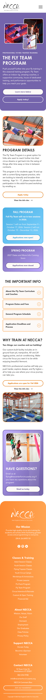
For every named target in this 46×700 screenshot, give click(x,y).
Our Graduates (23, 628)
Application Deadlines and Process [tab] (18, 325)
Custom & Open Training (23, 595)
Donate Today (23, 647)
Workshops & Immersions (23, 577)
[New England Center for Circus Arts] (19, 6)
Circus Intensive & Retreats (23, 591)
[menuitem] (41, 6)
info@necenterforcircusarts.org (23, 679)
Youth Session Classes (23, 565)
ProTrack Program (23, 584)
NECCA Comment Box (23, 682)
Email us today (23, 489)
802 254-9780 (23, 675)
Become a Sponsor (23, 651)
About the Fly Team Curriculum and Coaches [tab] (20, 292)
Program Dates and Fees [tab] (17, 304)
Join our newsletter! (23, 688)
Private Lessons (23, 580)
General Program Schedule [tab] (18, 314)
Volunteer (23, 654)
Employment (23, 625)
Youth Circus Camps (23, 573)
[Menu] (41, 6)
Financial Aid (23, 599)
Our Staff (23, 617)
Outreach (23, 621)
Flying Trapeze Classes (23, 569)
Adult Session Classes (23, 562)
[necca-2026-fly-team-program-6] (23, 130)
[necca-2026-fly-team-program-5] (23, 407)
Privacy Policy (23, 636)
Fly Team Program (23, 588)
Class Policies (23, 632)
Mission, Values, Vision (23, 613)
